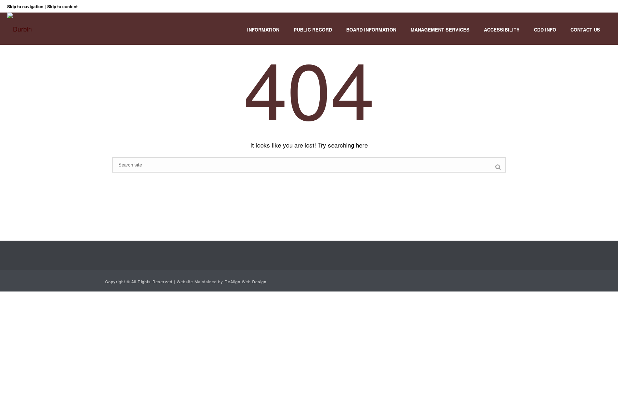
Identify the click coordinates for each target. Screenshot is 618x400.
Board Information (371, 29)
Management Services (440, 29)
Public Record (313, 29)
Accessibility (502, 29)
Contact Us (585, 29)
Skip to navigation (25, 6)
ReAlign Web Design (245, 281)
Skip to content (62, 6)
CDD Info (545, 29)
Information (263, 29)
